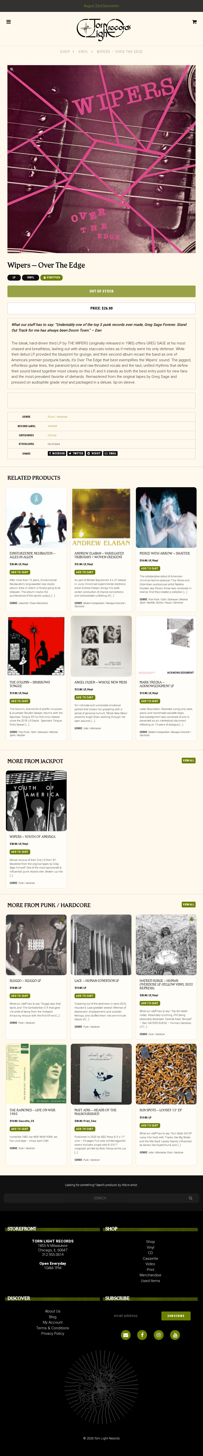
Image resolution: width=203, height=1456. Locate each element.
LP (14, 277)
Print (86, 1121)
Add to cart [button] (19, 572)
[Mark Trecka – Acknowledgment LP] (166, 646)
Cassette (24, 1121)
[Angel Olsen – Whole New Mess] (101, 646)
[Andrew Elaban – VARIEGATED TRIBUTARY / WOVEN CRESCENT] (101, 517)
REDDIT (96, 453)
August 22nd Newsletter (101, 6)
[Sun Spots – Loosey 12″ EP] (166, 1074)
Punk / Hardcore (57, 416)
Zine (93, 1121)
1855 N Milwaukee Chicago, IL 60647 (53, 1247)
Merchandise (150, 1275)
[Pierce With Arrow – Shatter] (166, 517)
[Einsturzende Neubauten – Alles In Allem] (36, 517)
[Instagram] (159, 1335)
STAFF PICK (53, 277)
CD (150, 1253)
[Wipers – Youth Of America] (36, 801)
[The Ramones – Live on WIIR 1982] (36, 1074)
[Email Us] (126, 1335)
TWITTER (77, 453)
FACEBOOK (58, 453)
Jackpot (52, 426)
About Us (52, 1311)
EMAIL (112, 453)
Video (150, 1264)
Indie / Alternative (92, 728)
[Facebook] (142, 1335)
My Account (53, 1322)
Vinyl (83, 51)
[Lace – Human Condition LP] (101, 945)
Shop (65, 51)
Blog (52, 1317)
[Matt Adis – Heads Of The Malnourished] (101, 1074)
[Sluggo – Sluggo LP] (36, 945)
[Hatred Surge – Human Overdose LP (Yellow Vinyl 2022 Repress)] (166, 945)
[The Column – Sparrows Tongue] (36, 646)
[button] (12, 70)
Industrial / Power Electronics (33, 603)
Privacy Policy (52, 1333)
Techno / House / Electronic (169, 602)
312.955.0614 (53, 1254)
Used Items (150, 1281)
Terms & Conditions (52, 1328)
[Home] (101, 28)
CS (32, 1121)
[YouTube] (175, 1335)
